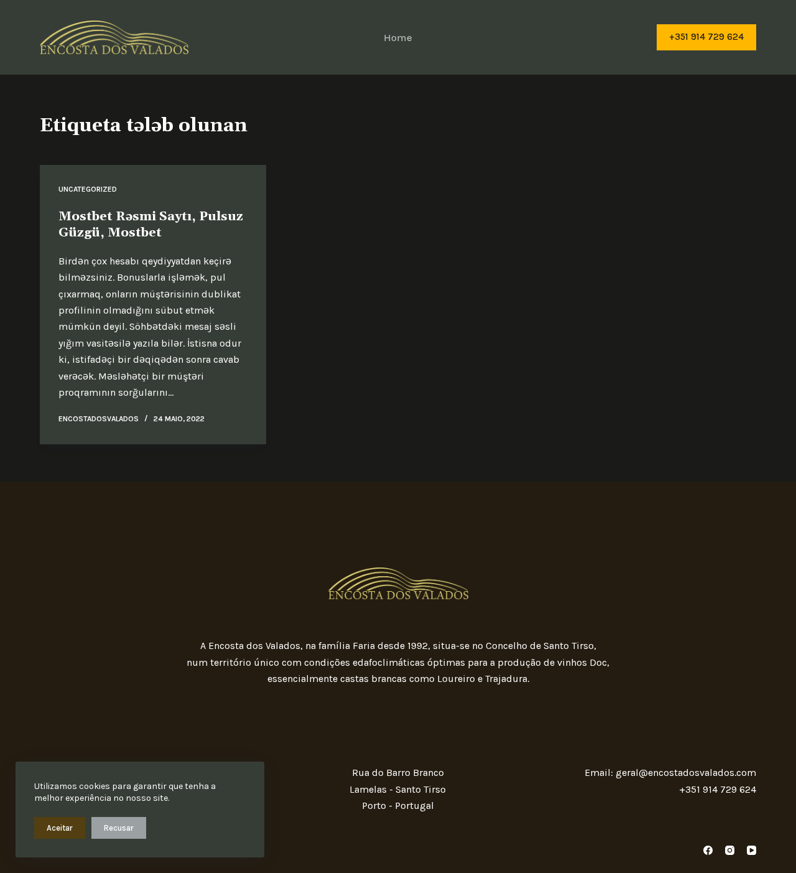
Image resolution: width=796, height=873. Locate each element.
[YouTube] (751, 850)
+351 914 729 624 (706, 36)
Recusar (119, 828)
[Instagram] (729, 850)
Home (398, 37)
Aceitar (60, 828)
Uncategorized (87, 189)
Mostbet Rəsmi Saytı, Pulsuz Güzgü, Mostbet (150, 224)
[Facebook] (708, 850)
